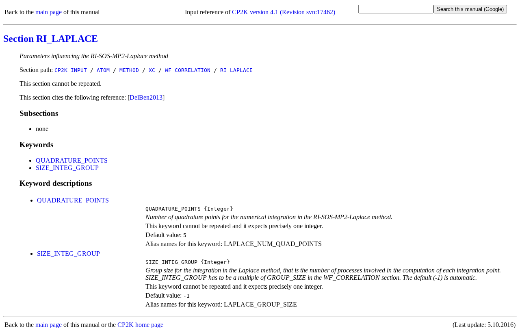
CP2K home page (140, 324)
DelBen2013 (146, 97)
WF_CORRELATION (187, 70)
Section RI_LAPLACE (50, 38)
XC (152, 70)
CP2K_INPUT (70, 70)
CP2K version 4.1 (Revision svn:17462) (283, 12)
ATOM (103, 70)
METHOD (129, 70)
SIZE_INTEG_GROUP (67, 167)
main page (48, 12)
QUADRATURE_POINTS (72, 160)
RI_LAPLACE (236, 70)
